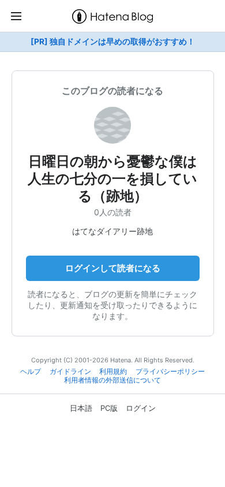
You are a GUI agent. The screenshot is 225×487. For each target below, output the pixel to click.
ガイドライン (70, 372)
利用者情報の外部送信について (112, 380)
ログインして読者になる (112, 268)
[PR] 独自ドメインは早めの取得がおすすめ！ (113, 41)
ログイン (141, 408)
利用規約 (113, 372)
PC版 (109, 408)
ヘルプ (30, 372)
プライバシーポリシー (170, 372)
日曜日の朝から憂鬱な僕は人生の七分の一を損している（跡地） (112, 178)
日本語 (81, 408)
